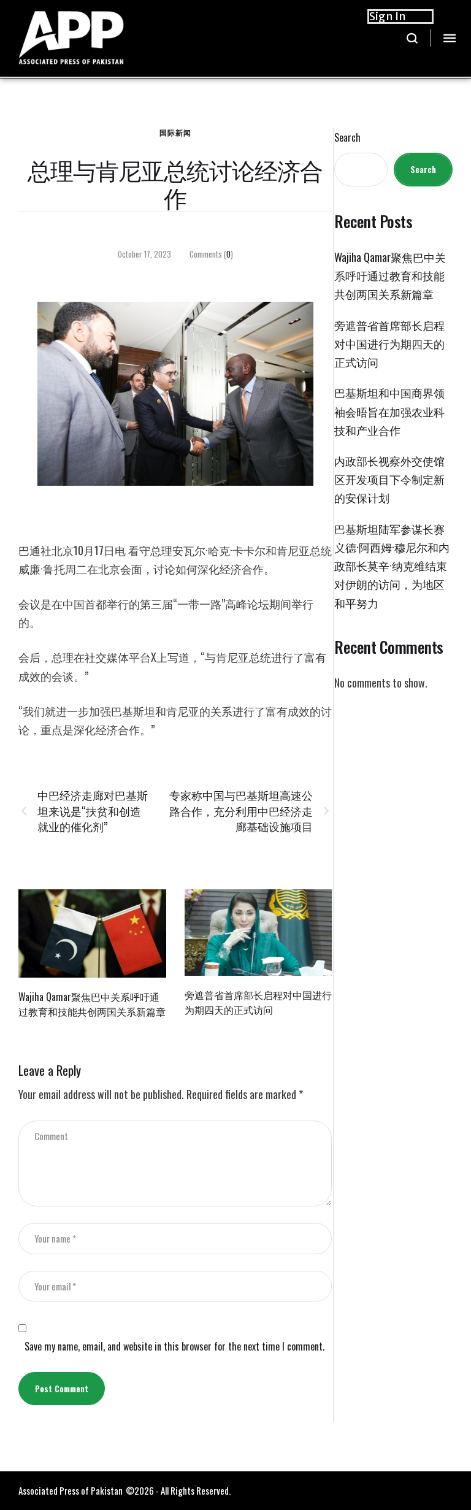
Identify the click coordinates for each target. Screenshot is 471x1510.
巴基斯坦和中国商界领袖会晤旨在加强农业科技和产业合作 (389, 411)
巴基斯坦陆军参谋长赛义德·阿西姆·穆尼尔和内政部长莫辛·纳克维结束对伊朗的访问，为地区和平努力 (392, 566)
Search (347, 138)
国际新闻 (175, 132)
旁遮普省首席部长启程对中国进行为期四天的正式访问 (258, 1001)
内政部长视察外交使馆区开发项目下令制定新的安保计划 (389, 479)
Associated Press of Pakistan (70, 1490)
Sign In (387, 16)
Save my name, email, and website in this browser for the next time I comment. (174, 1346)
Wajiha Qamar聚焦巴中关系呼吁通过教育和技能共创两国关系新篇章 (92, 1003)
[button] (412, 38)
